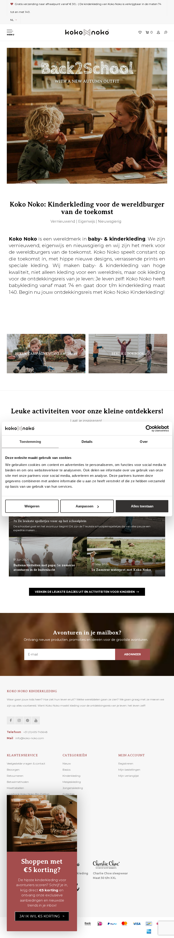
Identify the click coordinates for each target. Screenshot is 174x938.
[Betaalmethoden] (88, 924)
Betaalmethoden (18, 782)
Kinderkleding (71, 775)
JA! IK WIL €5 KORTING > (42, 916)
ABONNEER (132, 654)
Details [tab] (87, 441)
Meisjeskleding (72, 782)
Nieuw (67, 763)
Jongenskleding (73, 788)
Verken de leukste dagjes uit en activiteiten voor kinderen (85, 591)
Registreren (125, 763)
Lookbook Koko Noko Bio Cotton (28, 794)
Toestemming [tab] (30, 441)
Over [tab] (143, 441)
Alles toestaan (142, 506)
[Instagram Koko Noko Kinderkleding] (19, 720)
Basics (66, 769)
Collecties (69, 794)
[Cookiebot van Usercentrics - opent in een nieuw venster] (149, 428)
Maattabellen (15, 788)
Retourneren (15, 775)
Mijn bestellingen (129, 769)
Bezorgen (13, 769)
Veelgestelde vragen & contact (26, 763)
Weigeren (31, 506)
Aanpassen (84, 506)
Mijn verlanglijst (128, 775)
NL (12, 20)
